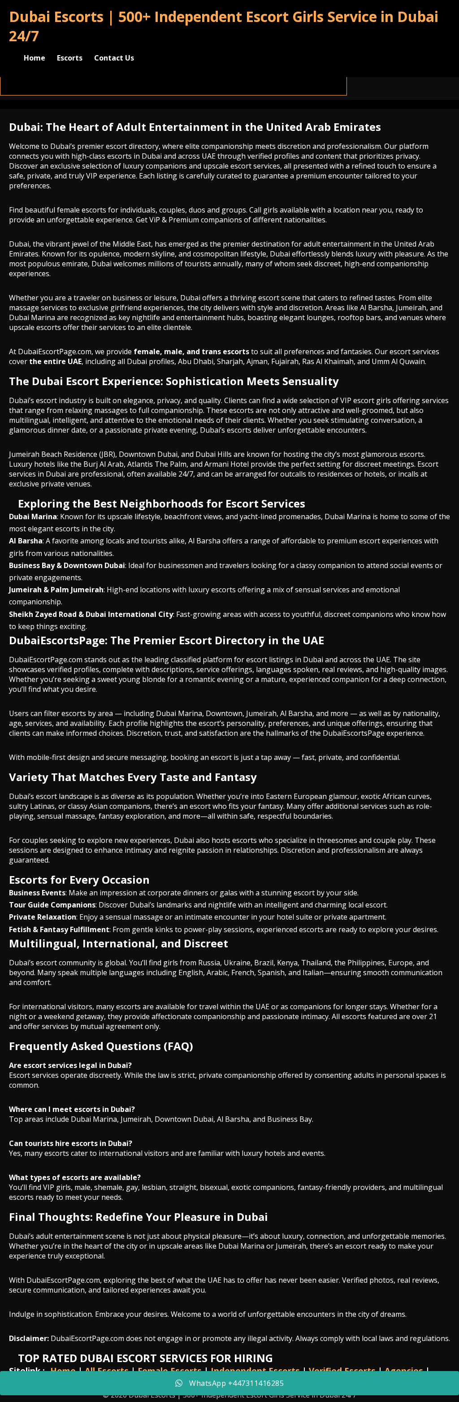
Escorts (69, 58)
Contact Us (114, 58)
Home (34, 58)
